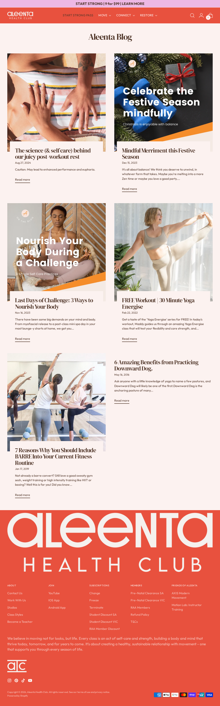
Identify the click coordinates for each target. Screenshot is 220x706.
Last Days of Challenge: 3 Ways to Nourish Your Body (54, 303)
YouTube (54, 593)
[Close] (209, 635)
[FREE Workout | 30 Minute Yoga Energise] (163, 252)
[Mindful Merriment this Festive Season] (163, 102)
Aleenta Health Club (37, 692)
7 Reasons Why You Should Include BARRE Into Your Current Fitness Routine (55, 456)
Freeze (94, 600)
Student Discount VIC (103, 622)
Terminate (96, 607)
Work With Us (16, 600)
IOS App (54, 600)
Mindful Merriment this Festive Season (158, 154)
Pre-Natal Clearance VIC (148, 600)
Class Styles (15, 615)
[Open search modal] (192, 15)
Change (94, 593)
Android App (57, 607)
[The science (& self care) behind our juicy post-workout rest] (56, 102)
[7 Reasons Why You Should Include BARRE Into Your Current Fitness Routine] (56, 402)
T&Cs (134, 622)
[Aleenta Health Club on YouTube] (30, 681)
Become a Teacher (20, 622)
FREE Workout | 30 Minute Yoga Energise (158, 303)
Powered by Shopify (17, 695)
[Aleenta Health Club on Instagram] (9, 681)
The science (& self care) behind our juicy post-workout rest (53, 154)
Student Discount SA (103, 615)
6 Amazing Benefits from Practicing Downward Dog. (156, 365)
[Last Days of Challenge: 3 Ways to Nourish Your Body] (56, 252)
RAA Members (140, 607)
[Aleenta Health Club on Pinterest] (16, 681)
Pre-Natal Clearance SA (147, 593)
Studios (12, 607)
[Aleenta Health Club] (20, 15)
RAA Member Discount (104, 629)
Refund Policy (140, 615)
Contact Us (14, 593)
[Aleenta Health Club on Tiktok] (23, 681)
